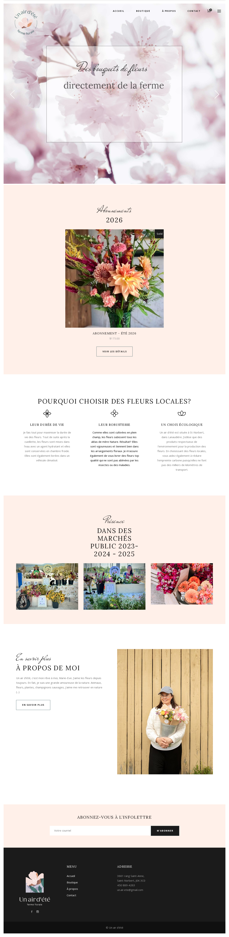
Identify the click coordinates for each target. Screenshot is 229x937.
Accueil (71, 876)
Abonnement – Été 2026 (114, 333)
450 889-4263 (126, 885)
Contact (71, 895)
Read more (114, 278)
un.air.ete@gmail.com (130, 890)
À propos (72, 889)
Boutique (72, 882)
